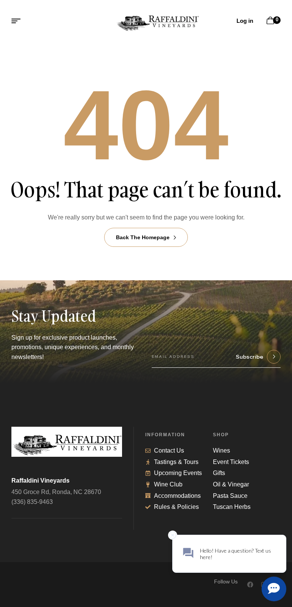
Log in (244, 20)
